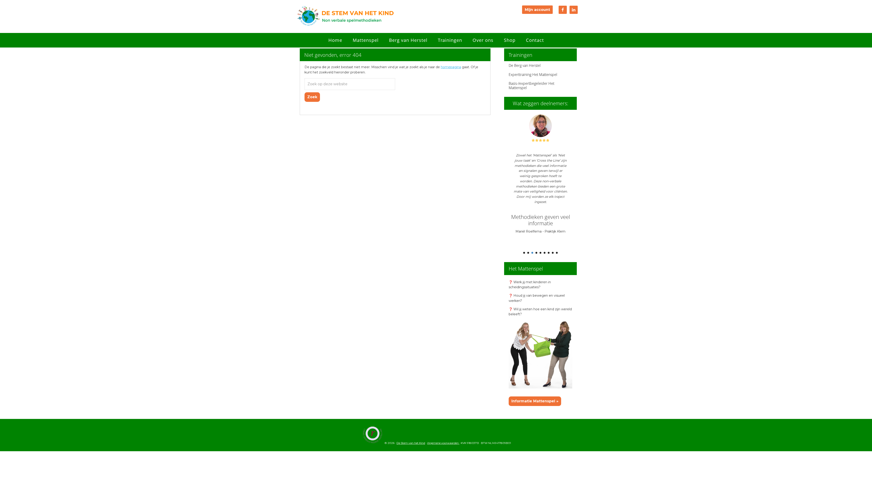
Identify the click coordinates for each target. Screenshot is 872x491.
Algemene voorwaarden (443, 443)
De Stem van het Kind (345, 16)
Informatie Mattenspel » (534, 401)
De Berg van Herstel (525, 65)
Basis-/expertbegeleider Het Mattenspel (531, 85)
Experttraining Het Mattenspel (533, 74)
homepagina (451, 67)
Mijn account (537, 10)
